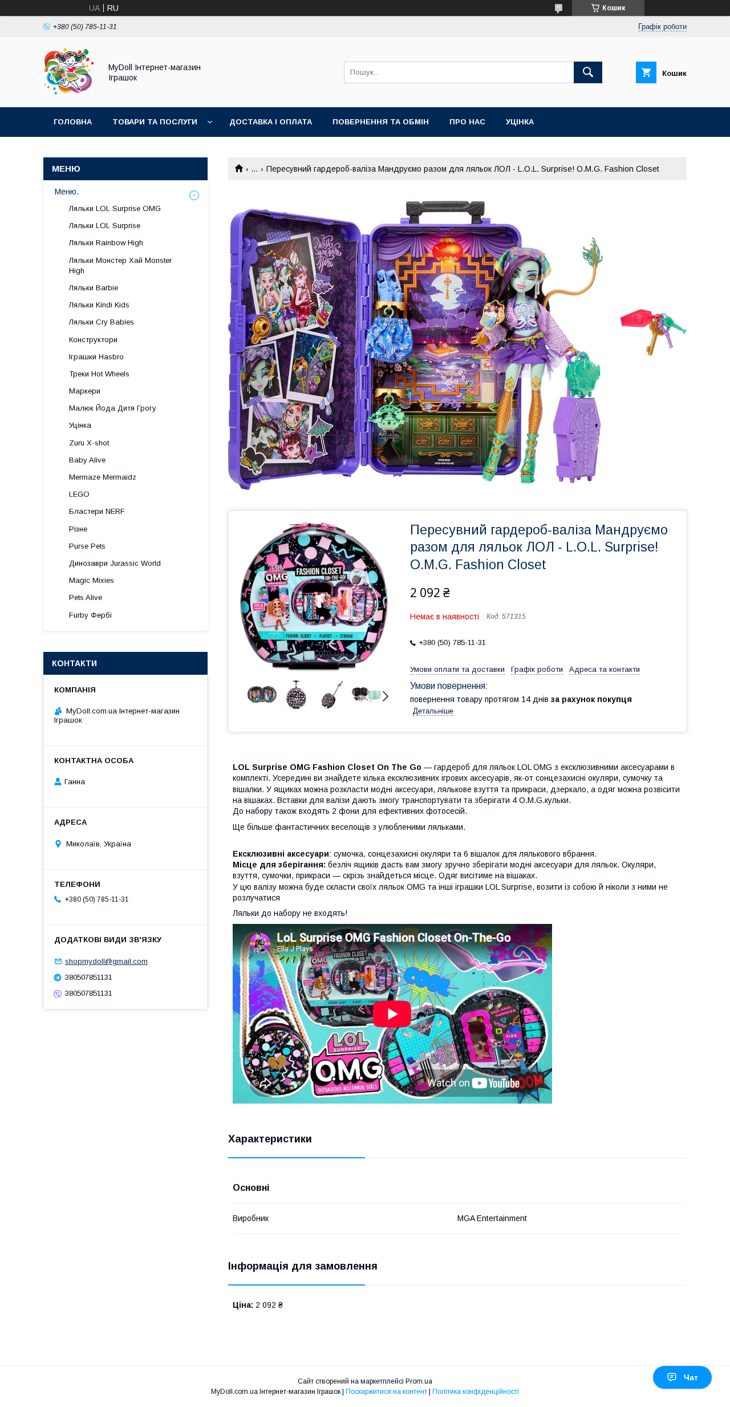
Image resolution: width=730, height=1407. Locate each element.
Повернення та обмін (380, 121)
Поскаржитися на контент (386, 1392)
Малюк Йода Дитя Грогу (112, 408)
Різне (78, 529)
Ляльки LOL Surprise (104, 225)
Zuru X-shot (89, 443)
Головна (73, 121)
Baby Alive (87, 460)
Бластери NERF (97, 511)
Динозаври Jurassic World (115, 563)
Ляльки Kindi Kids (99, 305)
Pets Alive (85, 597)
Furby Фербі (90, 615)
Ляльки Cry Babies (101, 322)
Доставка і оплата (270, 121)
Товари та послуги (154, 121)
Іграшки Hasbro (96, 356)
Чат (691, 1377)
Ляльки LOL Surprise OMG (115, 208)
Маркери (84, 391)
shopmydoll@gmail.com (106, 961)
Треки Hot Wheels (99, 374)
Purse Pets (87, 546)
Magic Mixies (91, 580)
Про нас (467, 121)
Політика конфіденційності (475, 1392)
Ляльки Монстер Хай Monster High (120, 265)
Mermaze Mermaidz (102, 477)
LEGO (79, 494)
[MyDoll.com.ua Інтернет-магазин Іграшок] (69, 92)
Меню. (67, 191)
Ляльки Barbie (93, 287)
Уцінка (520, 121)
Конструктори (93, 339)
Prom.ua (418, 1381)
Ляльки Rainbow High (106, 242)
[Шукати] (588, 72)
